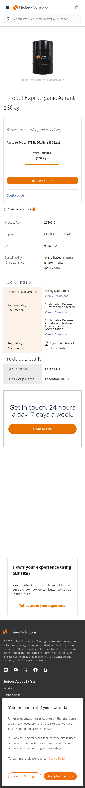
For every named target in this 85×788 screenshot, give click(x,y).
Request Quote (42, 180)
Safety (7, 688)
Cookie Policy (56, 758)
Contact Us (16, 195)
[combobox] (42, 18)
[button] (34, 209)
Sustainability (12, 695)
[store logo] (31, 7)
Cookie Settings (24, 776)
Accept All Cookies (60, 776)
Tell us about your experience (42, 605)
